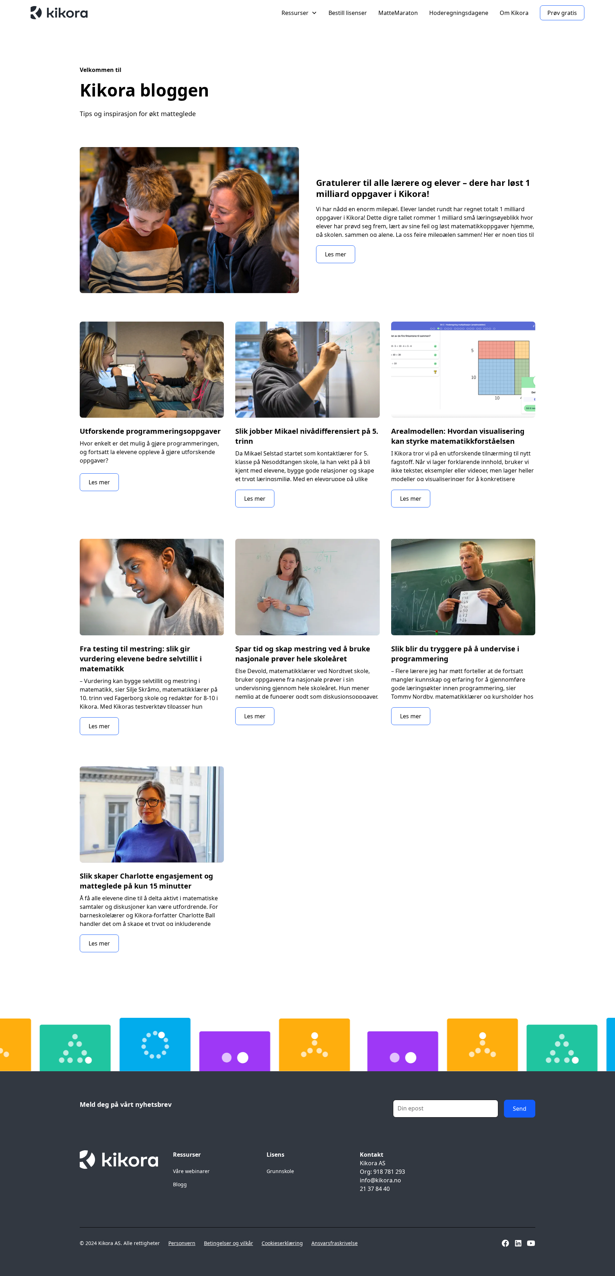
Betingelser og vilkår (228, 1243)
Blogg (180, 1184)
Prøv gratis (562, 13)
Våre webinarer (191, 1171)
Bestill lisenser (347, 13)
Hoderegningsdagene (458, 13)
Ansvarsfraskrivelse (334, 1243)
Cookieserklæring (282, 1243)
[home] (59, 13)
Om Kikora (514, 13)
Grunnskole (280, 1171)
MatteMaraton (398, 13)
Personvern (181, 1243)
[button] (299, 13)
